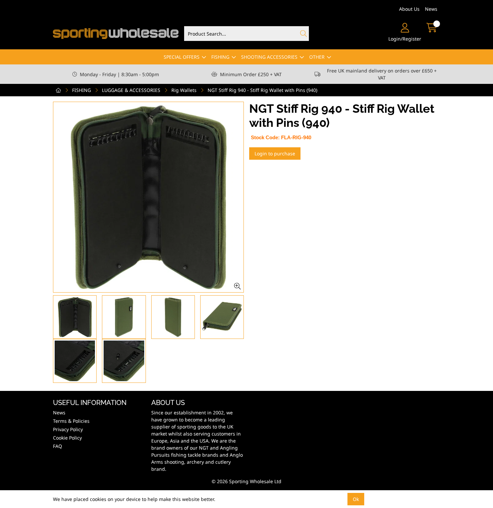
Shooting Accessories (269, 57)
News (431, 9)
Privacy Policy (68, 429)
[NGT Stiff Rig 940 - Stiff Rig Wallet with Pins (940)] (148, 197)
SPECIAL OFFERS (182, 57)
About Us (409, 9)
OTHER (317, 57)
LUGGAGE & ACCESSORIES (131, 90)
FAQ (57, 446)
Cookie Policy (67, 438)
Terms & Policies (71, 421)
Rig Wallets (184, 90)
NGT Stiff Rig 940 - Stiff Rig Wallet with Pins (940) (262, 90)
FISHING (220, 57)
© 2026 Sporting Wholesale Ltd (246, 481)
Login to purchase (275, 153)
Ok (356, 499)
